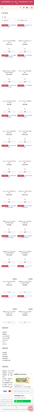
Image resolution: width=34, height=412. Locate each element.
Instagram (5, 340)
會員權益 (4, 352)
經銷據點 (4, 334)
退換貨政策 (5, 358)
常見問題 (4, 354)
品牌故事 (4, 332)
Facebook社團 (5, 338)
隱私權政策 (5, 356)
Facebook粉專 (5, 336)
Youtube (4, 344)
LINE (3, 342)
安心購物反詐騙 (6, 360)
